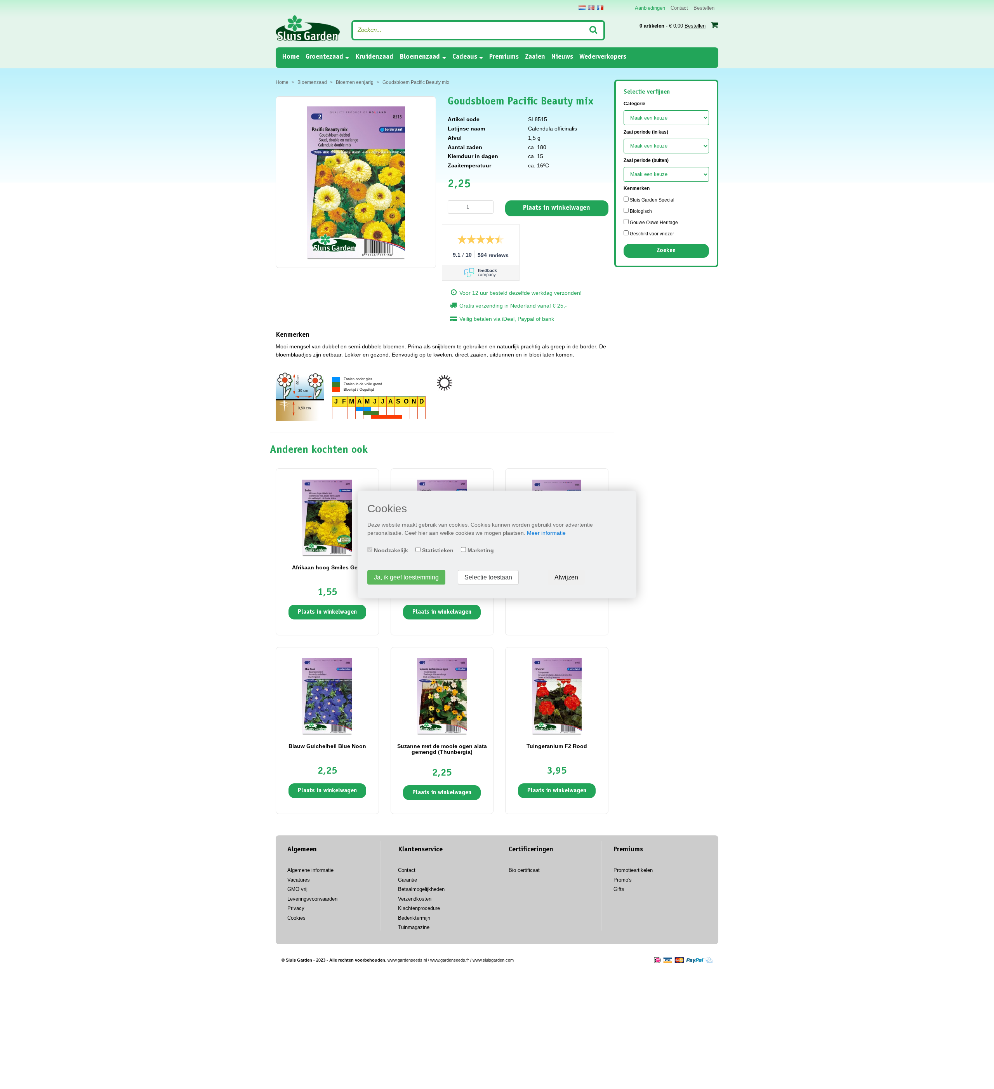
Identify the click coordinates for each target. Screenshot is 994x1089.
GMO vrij (297, 889)
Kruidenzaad (374, 57)
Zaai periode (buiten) (646, 160)
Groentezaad (324, 57)
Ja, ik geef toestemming (406, 577)
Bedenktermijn (414, 918)
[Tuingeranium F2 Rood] (557, 695)
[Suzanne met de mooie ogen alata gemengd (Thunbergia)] (442, 695)
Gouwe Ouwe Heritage (653, 222)
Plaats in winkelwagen (556, 208)
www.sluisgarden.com (493, 960)
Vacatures (298, 880)
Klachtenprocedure (419, 908)
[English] (591, 7)
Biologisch (640, 211)
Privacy (295, 908)
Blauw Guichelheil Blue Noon (327, 746)
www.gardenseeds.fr (449, 960)
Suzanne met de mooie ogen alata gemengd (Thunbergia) (442, 749)
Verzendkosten (414, 899)
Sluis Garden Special (651, 200)
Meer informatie (546, 533)
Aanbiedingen (650, 8)
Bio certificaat (524, 870)
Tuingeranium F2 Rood (557, 746)
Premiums (504, 57)
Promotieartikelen (633, 870)
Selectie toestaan (488, 577)
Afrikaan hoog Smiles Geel (327, 567)
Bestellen (703, 8)
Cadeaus (464, 57)
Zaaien (535, 57)
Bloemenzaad (420, 57)
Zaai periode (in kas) (646, 132)
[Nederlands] (582, 7)
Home (290, 57)
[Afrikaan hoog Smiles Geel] (327, 517)
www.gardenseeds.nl (407, 960)
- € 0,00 (672, 26)
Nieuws (562, 57)
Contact (679, 8)
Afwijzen (566, 577)
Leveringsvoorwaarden (312, 899)
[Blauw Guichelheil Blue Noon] (327, 695)
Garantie (407, 880)
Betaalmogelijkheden (421, 889)
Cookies (296, 918)
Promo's (622, 880)
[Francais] (600, 7)
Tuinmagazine (413, 927)
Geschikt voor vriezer (651, 234)
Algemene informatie (310, 870)
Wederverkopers (602, 57)
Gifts (618, 889)
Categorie (634, 103)
